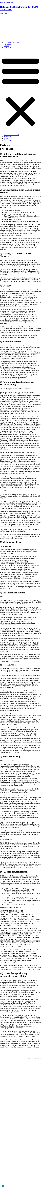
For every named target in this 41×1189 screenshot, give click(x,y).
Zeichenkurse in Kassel (11, 42)
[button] (20, 91)
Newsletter (7, 44)
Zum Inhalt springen (6, 2)
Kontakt (6, 46)
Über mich (7, 47)
